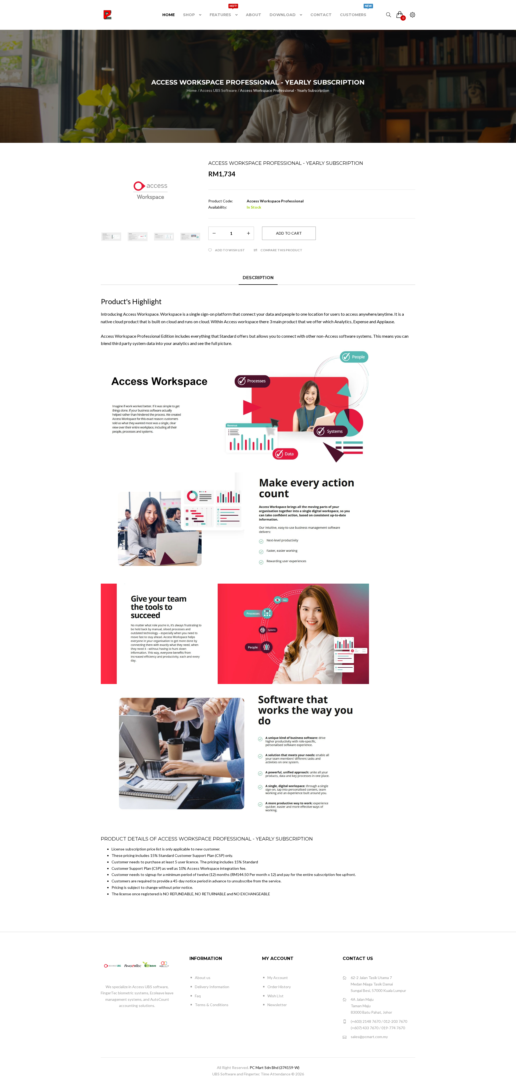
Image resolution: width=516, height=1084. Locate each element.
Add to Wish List (230, 250)
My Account (277, 977)
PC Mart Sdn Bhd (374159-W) (274, 1067)
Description (258, 277)
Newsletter (277, 1004)
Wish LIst (275, 996)
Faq (198, 996)
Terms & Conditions (211, 1004)
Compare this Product (281, 250)
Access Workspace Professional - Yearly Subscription (284, 90)
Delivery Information (212, 986)
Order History (279, 986)
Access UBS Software (218, 90)
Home (192, 90)
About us (202, 977)
